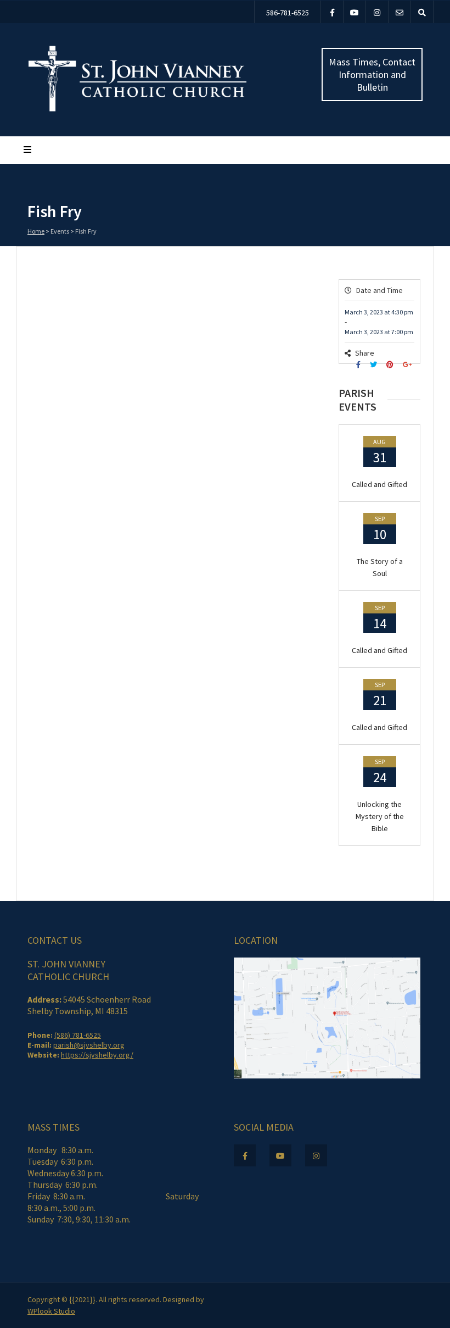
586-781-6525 (287, 13)
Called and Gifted (379, 484)
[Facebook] (332, 12)
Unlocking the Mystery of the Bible (380, 816)
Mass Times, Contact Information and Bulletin (372, 74)
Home (35, 231)
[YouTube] (354, 12)
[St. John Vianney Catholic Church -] (137, 109)
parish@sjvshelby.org (89, 1045)
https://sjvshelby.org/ (97, 1055)
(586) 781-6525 (77, 1035)
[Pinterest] (391, 365)
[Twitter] (375, 365)
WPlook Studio (51, 1311)
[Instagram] (377, 12)
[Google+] (408, 365)
